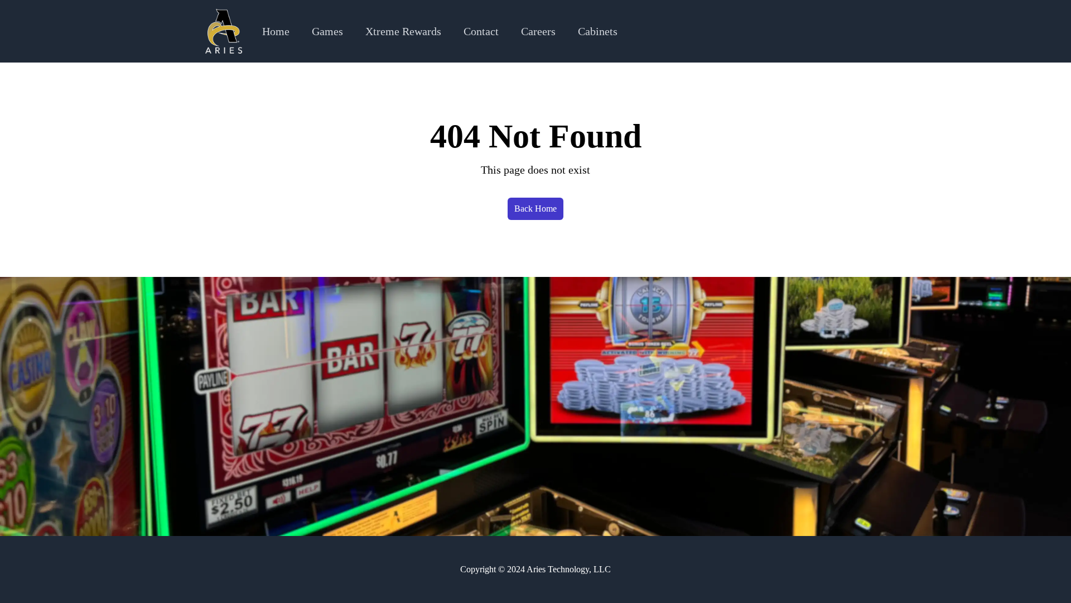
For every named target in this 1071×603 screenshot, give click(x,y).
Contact (481, 31)
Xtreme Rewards (403, 31)
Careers (538, 31)
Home (276, 31)
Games (327, 31)
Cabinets (597, 31)
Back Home (535, 208)
